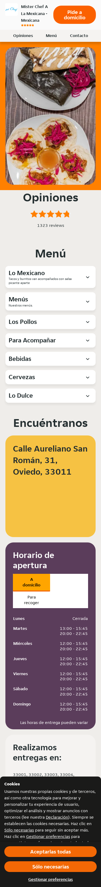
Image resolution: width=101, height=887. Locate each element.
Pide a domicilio (74, 15)
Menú (51, 35)
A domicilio (31, 582)
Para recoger (31, 599)
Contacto (79, 35)
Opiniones (23, 35)
